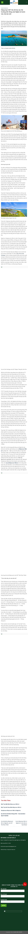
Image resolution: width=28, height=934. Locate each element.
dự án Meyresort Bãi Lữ (12, 463)
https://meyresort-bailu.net (9, 849)
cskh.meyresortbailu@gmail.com (9, 846)
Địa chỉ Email (4, 894)
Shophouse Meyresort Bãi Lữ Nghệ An (11, 810)
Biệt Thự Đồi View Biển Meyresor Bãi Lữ (11, 807)
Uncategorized (4, 8)
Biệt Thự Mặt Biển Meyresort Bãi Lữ (10, 804)
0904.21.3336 (8, 843)
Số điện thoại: (4, 899)
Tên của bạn (3, 888)
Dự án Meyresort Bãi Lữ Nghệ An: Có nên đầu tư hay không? (21, 823)
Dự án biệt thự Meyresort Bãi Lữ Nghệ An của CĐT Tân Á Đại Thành (7, 823)
